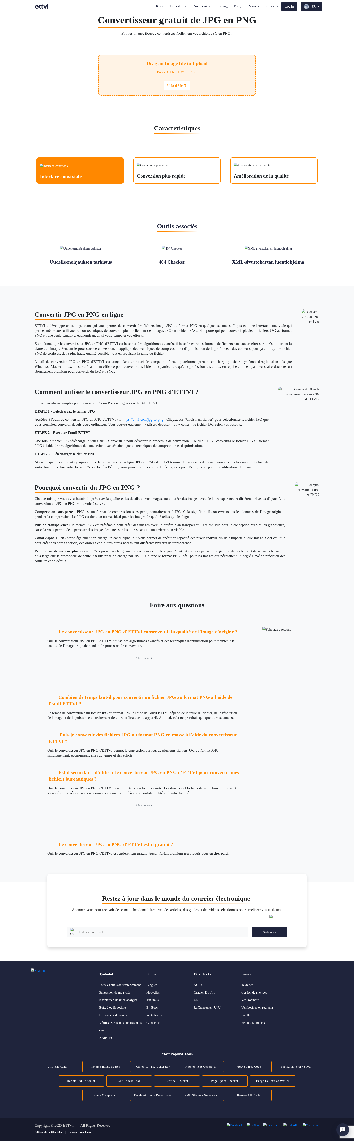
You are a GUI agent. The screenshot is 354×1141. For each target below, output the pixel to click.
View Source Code (248, 1066)
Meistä (253, 6)
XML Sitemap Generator (200, 1095)
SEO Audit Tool (129, 1081)
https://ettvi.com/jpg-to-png (143, 419)
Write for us (154, 1015)
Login (289, 6)
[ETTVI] (42, 6)
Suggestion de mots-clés (114, 992)
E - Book (152, 1007)
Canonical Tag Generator (153, 1066)
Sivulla (245, 1015)
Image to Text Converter (272, 1081)
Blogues (151, 985)
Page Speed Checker (224, 1081)
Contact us (153, 1022)
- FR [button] (313, 6)
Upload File (177, 85)
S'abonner (269, 932)
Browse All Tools (248, 1095)
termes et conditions (80, 1132)
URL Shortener (57, 1066)
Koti (159, 6)
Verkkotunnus (250, 1000)
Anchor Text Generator (201, 1066)
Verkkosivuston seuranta (257, 1007)
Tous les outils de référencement (120, 985)
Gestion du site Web (254, 992)
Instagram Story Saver (296, 1066)
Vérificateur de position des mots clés (120, 1026)
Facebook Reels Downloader (153, 1095)
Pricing (222, 6)
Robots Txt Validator (81, 1081)
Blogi (238, 6)
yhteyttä (271, 6)
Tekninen (247, 985)
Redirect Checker (176, 1081)
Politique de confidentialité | (50, 1132)
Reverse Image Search (105, 1066)
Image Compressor (105, 1095)
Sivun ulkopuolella (253, 1022)
